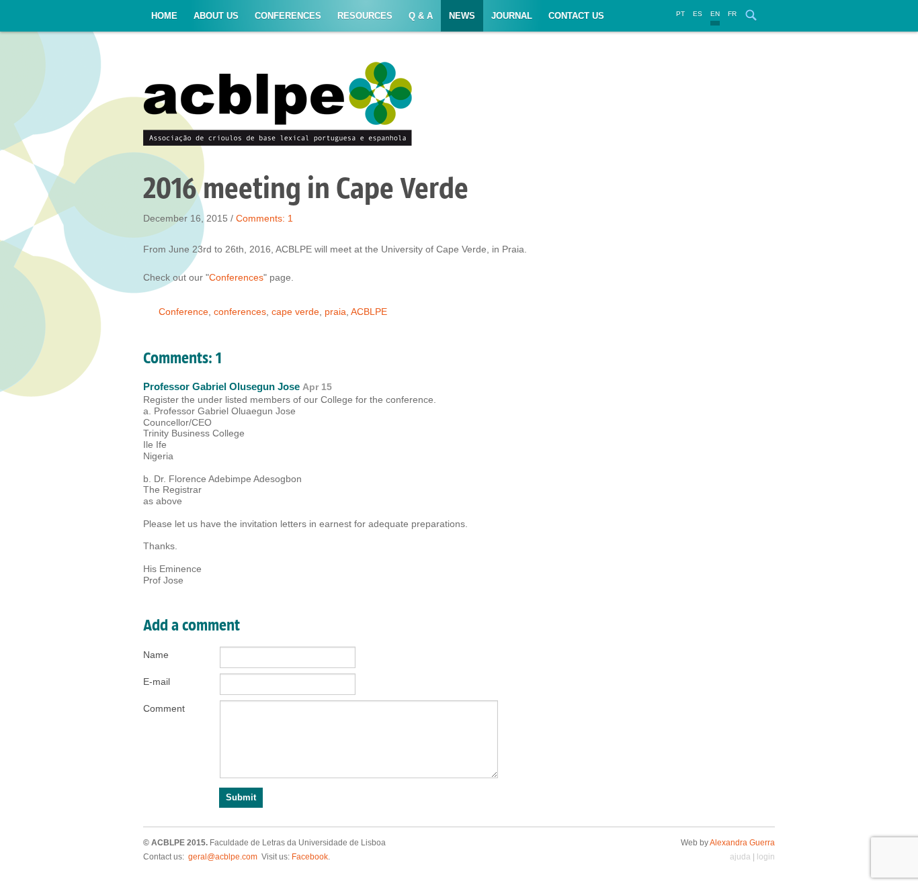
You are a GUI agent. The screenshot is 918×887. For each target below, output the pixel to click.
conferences (240, 311)
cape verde (295, 311)
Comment (164, 708)
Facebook (310, 856)
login (766, 856)
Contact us (576, 16)
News (462, 16)
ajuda (740, 856)
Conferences (288, 16)
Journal (511, 16)
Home (164, 16)
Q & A (421, 16)
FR (732, 13)
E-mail (156, 681)
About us (216, 16)
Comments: (264, 218)
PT (680, 13)
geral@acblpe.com (222, 856)
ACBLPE (369, 311)
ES (697, 13)
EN (715, 13)
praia (335, 311)
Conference (183, 311)
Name (156, 654)
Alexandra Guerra (742, 842)
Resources (364, 16)
